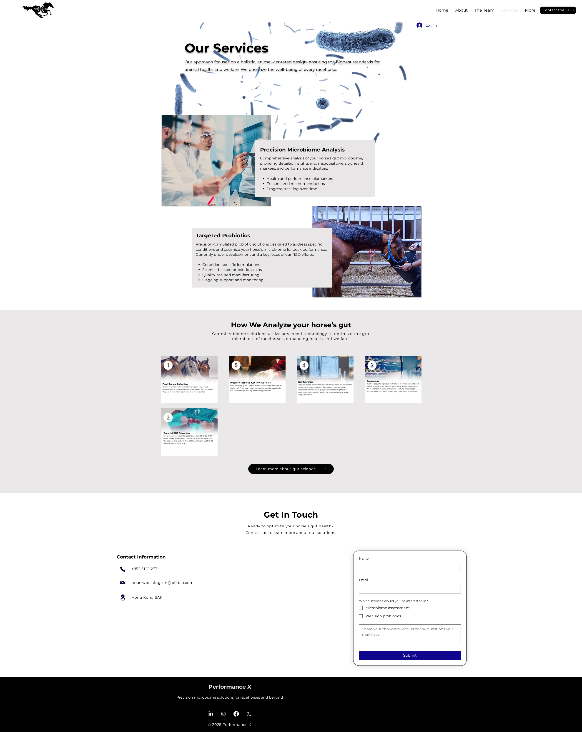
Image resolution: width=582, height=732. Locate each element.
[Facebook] (236, 714)
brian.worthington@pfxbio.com (162, 583)
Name (364, 558)
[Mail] (123, 583)
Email (363, 580)
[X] (249, 714)
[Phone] (123, 569)
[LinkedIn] (210, 714)
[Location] (123, 597)
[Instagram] (223, 714)
